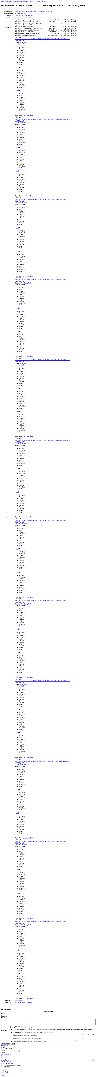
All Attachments (19, 1000)
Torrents (3, 1052)
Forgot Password (6, 1061)
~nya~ (3, 1070)
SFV (16, 1002)
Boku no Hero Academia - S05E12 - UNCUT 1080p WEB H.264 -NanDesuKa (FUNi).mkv (42, 841)
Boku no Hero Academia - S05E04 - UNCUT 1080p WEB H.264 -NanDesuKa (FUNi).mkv (42, 199)
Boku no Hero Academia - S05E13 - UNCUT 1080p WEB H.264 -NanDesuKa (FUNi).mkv (42, 921)
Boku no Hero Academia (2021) (23, 1)
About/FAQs (4, 1072)
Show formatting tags (17, 1026)
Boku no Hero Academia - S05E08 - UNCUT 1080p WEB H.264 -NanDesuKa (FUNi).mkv (42, 520)
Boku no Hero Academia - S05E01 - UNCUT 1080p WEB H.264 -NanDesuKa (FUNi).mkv (42, 39)
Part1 (25, 42)
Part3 (17, 90)
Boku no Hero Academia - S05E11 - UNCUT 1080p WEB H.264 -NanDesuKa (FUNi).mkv (42, 761)
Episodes (8, 1054)
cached (22, 11)
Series (2, 1054)
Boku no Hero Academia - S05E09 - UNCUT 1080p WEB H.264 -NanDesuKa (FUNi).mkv (42, 600)
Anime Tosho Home (7, 1)
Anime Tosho (5, 1045)
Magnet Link (41, 11)
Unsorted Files (39, 1)
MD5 (19, 1002)
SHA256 (29, 1002)
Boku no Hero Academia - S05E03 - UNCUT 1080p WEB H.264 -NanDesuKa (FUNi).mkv (42, 119)
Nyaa (17, 11)
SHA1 (24, 1002)
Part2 (29, 42)
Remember (4, 1060)
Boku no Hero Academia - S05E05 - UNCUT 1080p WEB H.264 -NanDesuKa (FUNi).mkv (42, 279)
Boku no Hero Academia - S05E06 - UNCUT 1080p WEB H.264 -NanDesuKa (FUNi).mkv (42, 360)
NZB (55, 11)
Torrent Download (31, 11)
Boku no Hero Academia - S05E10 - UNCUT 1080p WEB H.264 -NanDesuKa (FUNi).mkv (42, 681)
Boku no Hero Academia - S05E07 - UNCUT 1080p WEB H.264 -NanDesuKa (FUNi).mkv (42, 440)
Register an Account (7, 1063)
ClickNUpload (19, 40)
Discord (3, 1075)
